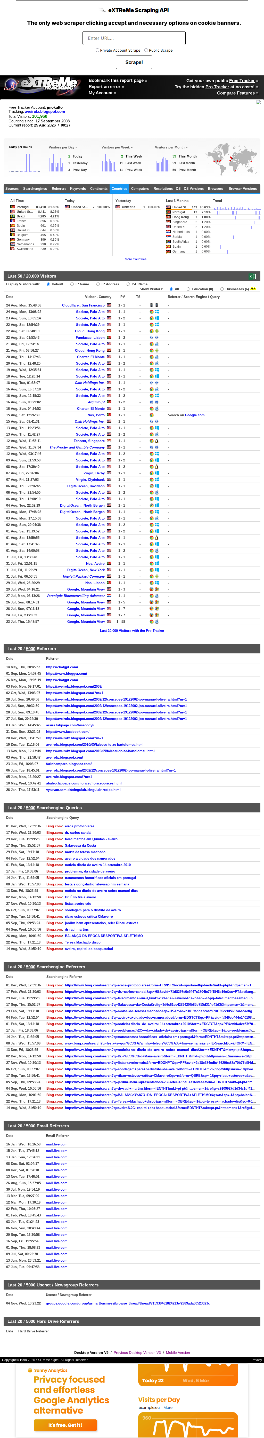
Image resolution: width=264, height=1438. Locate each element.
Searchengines (35, 189)
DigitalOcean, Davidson (86, 486)
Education (202, 289)
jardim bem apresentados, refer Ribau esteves (101, 923)
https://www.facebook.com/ (67, 732)
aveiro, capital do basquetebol (89, 949)
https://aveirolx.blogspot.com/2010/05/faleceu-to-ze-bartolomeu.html (100, 751)
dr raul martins (77, 929)
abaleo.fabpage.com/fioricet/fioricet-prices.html (84, 783)
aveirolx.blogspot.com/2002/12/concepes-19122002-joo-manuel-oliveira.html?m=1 (111, 770)
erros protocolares (79, 826)
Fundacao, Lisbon (90, 338)
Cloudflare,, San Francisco (83, 305)
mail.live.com (57, 1144)
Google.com (195, 415)
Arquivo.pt (96, 402)
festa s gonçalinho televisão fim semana (97, 884)
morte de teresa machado (85, 852)
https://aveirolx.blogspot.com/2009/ (74, 686)
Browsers (215, 189)
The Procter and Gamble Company (77, 447)
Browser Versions (243, 189)
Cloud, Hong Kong (90, 331)
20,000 (32, 276)
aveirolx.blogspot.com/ (64, 757)
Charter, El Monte (91, 357)
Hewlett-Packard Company (84, 576)
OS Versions (194, 189)
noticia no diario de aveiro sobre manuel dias (101, 891)
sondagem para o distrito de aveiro (93, 910)
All (176, 289)
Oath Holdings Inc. (90, 383)
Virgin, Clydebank (90, 480)
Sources (12, 189)
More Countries (135, 259)
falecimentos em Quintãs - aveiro (91, 839)
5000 (30, 648)
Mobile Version (178, 1352)
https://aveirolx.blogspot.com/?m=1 (74, 693)
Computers (140, 189)
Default (57, 284)
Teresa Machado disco (83, 942)
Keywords (78, 189)
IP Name (82, 284)
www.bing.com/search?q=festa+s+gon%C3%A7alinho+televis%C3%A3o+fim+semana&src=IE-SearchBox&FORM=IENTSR (162, 1043)
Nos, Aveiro (95, 563)
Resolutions (163, 189)
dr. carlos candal (78, 833)
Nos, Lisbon (95, 583)
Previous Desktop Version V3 (137, 1352)
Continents (99, 189)
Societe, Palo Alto (90, 312)
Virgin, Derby (94, 473)
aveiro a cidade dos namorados (90, 858)
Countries (119, 189)
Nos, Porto (96, 415)
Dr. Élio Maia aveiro (80, 897)
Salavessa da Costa (80, 845)
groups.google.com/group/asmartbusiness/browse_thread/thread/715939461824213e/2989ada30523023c (128, 1303)
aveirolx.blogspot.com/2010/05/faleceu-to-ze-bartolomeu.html (95, 744)
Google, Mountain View (86, 589)
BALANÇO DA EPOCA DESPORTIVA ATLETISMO (104, 936)
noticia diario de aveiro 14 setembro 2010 (98, 865)
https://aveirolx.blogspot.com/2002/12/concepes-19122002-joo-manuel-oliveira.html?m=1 (116, 699)
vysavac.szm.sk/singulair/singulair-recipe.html (83, 790)
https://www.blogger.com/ (66, 673)
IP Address (110, 284)
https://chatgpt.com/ (62, 667)
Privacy (257, 1360)
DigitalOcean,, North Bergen (82, 505)
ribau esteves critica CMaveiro (89, 916)
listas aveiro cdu (78, 904)
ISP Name (139, 284)
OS (178, 189)
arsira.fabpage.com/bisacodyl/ (70, 725)
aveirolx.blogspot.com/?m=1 (69, 777)
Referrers (59, 189)
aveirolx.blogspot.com (45, 111)
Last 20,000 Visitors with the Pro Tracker (132, 631)
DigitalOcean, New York (86, 570)
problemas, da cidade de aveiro (90, 871)
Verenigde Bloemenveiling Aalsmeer (75, 596)
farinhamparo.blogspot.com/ (69, 764)
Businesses (237, 289)
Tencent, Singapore (89, 441)
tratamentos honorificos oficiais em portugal (100, 878)
